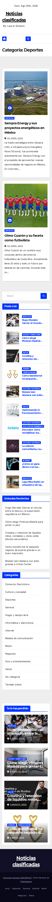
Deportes (9, 118)
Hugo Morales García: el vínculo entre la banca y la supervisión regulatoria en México (23, 511)
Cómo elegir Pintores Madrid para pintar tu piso (32, 341)
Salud (25, 352)
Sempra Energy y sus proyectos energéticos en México (24, 127)
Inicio (7, 888)
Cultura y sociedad (31, 389)
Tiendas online (29, 372)
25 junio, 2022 (15, 138)
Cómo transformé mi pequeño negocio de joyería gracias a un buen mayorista (22, 550)
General (26, 369)
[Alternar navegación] (28, 39)
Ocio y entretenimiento (33, 426)
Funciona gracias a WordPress (17, 878)
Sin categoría (12, 676)
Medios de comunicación (19, 638)
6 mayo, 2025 (17, 838)
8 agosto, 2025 (18, 771)
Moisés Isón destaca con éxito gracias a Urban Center (32, 396)
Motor (8, 646)
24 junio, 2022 (15, 246)
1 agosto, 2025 (18, 804)
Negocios (27, 316)
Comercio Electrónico (17, 584)
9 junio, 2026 (17, 738)
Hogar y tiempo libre (32, 335)
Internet (27, 460)
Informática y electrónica (19, 622)
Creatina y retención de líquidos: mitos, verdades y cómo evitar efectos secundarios (23, 536)
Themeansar (26, 881)
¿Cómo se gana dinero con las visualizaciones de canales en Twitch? (33, 468)
